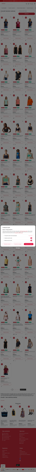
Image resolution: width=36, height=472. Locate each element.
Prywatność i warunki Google (19, 232)
